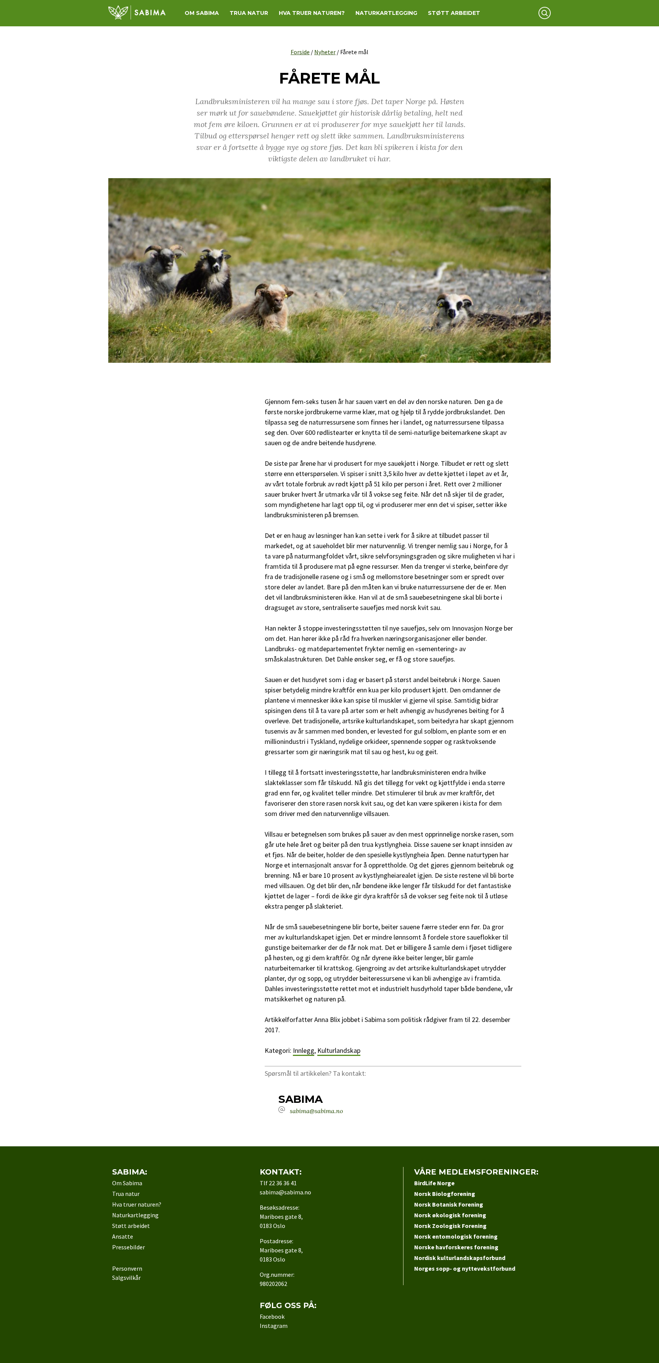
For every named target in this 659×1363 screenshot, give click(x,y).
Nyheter (325, 52)
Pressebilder (128, 1247)
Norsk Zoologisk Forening (450, 1225)
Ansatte (122, 1236)
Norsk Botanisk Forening (448, 1204)
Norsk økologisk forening (450, 1215)
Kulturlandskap (338, 1050)
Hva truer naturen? (312, 13)
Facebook (272, 1316)
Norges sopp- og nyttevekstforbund (464, 1268)
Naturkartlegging (386, 13)
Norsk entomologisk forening (456, 1236)
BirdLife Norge (434, 1183)
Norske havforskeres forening (456, 1247)
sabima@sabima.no (316, 1111)
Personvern (127, 1268)
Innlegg (303, 1050)
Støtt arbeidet (454, 13)
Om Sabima (202, 13)
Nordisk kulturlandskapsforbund (459, 1258)
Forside (300, 52)
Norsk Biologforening (444, 1193)
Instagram (274, 1325)
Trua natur (249, 13)
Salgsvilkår (126, 1277)
